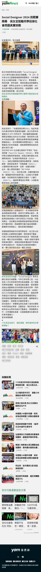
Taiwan (15, 353)
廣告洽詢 (25, 561)
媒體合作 (32, 561)
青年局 (20, 346)
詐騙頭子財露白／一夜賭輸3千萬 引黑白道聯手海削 (20, 507)
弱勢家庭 (24, 357)
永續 (17, 350)
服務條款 (9, 561)
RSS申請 (32, 3)
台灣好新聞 (5, 29)
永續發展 (28, 353)
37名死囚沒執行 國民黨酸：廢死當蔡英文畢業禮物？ (20, 324)
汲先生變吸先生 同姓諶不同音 (7, 524)
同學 (9, 346)
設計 (4, 353)
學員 (27, 350)
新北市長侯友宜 (8, 350)
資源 (22, 350)
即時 (7, 10)
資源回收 (11, 357)
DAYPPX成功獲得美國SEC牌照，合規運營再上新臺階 (32, 507)
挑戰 (4, 346)
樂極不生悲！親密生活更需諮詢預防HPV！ (20, 524)
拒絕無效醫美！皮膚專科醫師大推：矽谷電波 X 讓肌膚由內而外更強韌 (32, 524)
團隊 (4, 357)
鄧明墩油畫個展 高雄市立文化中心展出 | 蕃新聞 (7, 507)
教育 (17, 357)
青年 (14, 346)
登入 (37, 3)
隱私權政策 (17, 561)
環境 (21, 353)
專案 (9, 353)
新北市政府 (6, 361)
